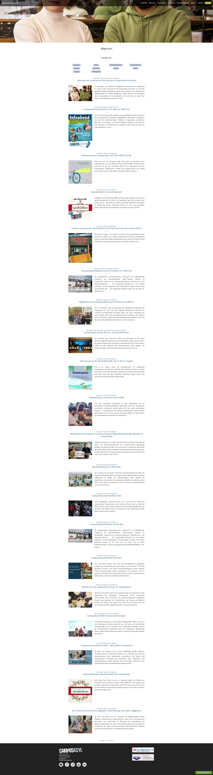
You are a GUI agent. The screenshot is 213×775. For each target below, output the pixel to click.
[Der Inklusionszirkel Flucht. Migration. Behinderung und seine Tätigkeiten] (80, 724)
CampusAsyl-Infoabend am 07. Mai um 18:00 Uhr (106, 109)
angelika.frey (113, 585)
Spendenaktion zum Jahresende (106, 191)
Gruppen (76, 68)
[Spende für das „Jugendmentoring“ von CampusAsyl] (80, 599)
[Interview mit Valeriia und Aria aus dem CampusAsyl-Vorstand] (80, 93)
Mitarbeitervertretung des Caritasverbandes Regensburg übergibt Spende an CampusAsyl (106, 435)
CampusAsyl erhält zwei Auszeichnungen (106, 615)
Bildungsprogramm (183, 3)
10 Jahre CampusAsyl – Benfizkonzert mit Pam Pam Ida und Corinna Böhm (106, 228)
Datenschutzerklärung (65, 760)
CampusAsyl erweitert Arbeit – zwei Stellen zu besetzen (106, 645)
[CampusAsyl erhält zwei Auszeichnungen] (80, 629)
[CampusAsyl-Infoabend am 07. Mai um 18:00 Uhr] (80, 130)
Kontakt (200, 3)
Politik (116, 68)
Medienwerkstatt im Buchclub (106, 466)
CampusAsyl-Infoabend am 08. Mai (106, 524)
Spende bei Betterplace (204, 772)
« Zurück (101, 741)
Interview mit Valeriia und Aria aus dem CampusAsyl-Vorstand (106, 80)
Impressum (62, 758)
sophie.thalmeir (113, 107)
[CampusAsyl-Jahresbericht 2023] (80, 571)
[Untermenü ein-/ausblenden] (155, 2)
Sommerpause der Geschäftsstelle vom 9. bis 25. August (106, 361)
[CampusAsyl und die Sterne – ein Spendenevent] (80, 345)
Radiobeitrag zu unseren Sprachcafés (106, 397)
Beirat (96, 65)
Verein (193, 3)
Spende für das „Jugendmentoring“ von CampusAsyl (106, 587)
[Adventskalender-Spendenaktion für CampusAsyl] (80, 691)
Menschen (96, 68)
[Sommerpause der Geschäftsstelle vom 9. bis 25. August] (80, 377)
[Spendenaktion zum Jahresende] (80, 208)
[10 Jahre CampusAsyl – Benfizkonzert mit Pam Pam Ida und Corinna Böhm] (80, 248)
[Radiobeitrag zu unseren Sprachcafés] (80, 414)
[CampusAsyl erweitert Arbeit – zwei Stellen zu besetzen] (80, 658)
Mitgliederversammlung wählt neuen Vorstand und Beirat (106, 301)
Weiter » (111, 741)
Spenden (208, 3)
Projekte (76, 71)
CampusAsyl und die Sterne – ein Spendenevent (106, 332)
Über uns (152, 3)
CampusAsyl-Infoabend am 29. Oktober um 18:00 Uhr (106, 270)
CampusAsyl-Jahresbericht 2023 (106, 557)
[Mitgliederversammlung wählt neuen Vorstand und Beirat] (80, 315)
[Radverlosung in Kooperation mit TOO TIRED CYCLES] (80, 172)
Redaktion (117, 78)
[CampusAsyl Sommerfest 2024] (80, 508)
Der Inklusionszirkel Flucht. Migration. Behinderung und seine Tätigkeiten (106, 710)
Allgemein (77, 65)
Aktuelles (172, 3)
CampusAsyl (7, 3)
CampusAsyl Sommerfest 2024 (106, 495)
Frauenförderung (136, 65)
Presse (135, 68)
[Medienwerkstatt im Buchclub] (80, 479)
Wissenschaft (96, 71)
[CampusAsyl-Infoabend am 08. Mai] (80, 535)
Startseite (144, 3)
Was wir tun (161, 3)
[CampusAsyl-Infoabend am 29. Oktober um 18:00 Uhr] (80, 284)
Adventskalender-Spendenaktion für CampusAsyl (106, 674)
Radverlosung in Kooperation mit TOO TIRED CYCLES (106, 155)
